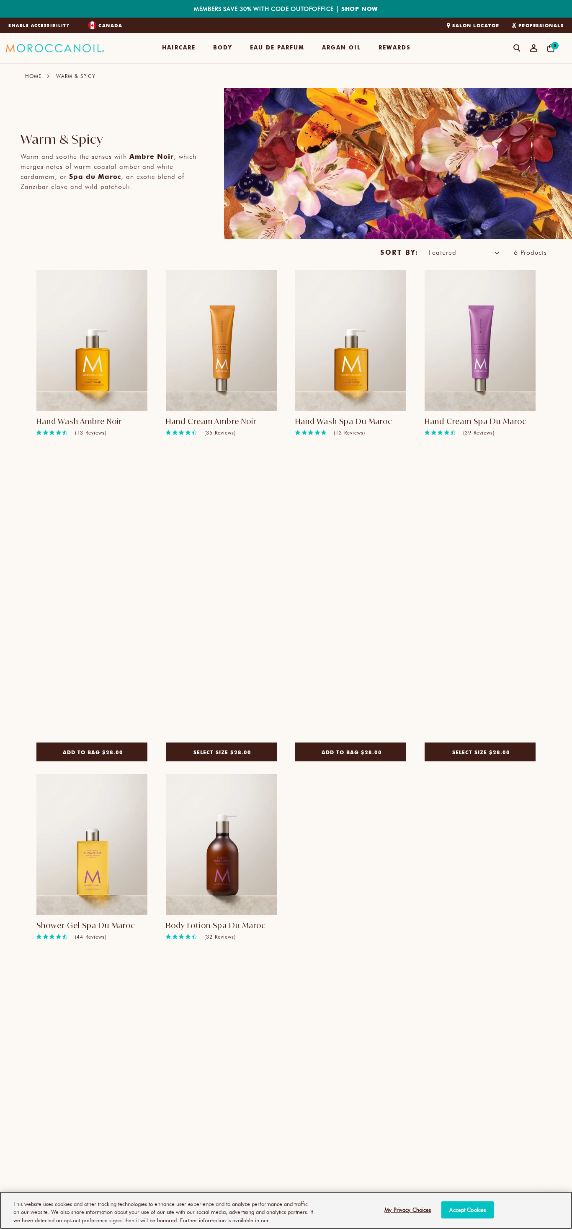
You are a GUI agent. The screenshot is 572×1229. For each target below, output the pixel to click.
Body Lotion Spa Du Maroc (216, 925)
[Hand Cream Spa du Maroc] (480, 340)
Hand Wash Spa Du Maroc (343, 421)
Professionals (541, 25)
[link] (71, 432)
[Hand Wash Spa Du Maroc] (350, 340)
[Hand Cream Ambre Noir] (221, 340)
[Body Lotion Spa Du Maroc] (221, 845)
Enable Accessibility (39, 25)
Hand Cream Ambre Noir (211, 421)
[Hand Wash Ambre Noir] (91, 340)
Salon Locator (476, 25)
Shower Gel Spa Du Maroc (85, 925)
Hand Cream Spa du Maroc (476, 421)
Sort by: (399, 252)
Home (33, 75)
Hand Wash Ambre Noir (79, 421)
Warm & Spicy (75, 75)
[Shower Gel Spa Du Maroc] (91, 845)
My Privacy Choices (407, 1209)
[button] (179, 48)
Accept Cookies (467, 1209)
